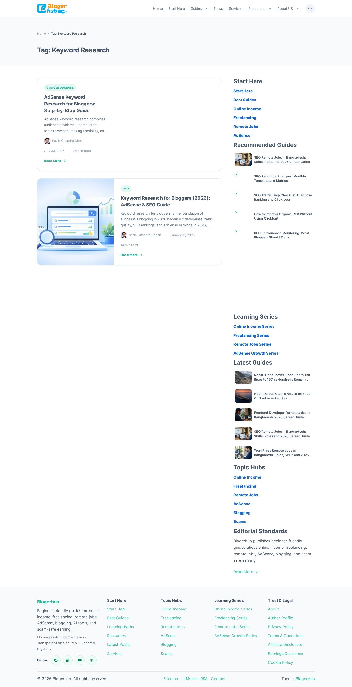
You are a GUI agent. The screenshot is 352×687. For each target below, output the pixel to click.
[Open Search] (310, 8)
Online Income (247, 108)
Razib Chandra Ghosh (68, 141)
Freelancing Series (251, 335)
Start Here (177, 8)
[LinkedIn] (68, 660)
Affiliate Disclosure (285, 644)
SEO (126, 188)
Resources (256, 8)
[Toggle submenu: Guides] (206, 8)
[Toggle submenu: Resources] (270, 8)
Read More (52, 161)
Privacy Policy (281, 626)
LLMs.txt (189, 678)
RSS (204, 678)
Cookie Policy (280, 662)
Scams (239, 521)
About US (285, 8)
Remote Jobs (245, 126)
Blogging (241, 512)
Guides (196, 8)
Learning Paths (120, 626)
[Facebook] (56, 660)
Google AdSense (60, 87)
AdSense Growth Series (255, 353)
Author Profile (280, 617)
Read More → (245, 571)
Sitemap (170, 678)
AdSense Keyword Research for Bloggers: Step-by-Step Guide (69, 103)
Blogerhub (48, 601)
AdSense (241, 135)
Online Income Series (253, 326)
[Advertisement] (274, 279)
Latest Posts (118, 644)
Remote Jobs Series (252, 344)
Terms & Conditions (285, 635)
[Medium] (80, 660)
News (218, 8)
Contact (218, 678)
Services (236, 8)
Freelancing (244, 117)
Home (158, 8)
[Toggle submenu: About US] (297, 8)
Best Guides (244, 99)
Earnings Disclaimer (286, 653)
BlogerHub (305, 678)
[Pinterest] (92, 660)
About (273, 609)
